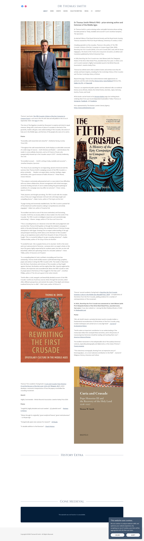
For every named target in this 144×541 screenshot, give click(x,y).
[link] (22, 6)
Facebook (84, 101)
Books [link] (66, 11)
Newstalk (89, 83)
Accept (133, 535)
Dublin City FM (78, 83)
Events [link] (58, 11)
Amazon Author (99, 96)
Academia (93, 101)
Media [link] (86, 11)
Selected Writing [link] (76, 11)
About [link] (45, 11)
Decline (117, 535)
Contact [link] (98, 11)
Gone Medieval (108, 81)
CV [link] (91, 11)
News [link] (52, 11)
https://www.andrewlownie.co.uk (84, 108)
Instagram (77, 101)
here (36, 121)
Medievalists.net (81, 310)
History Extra (99, 81)
